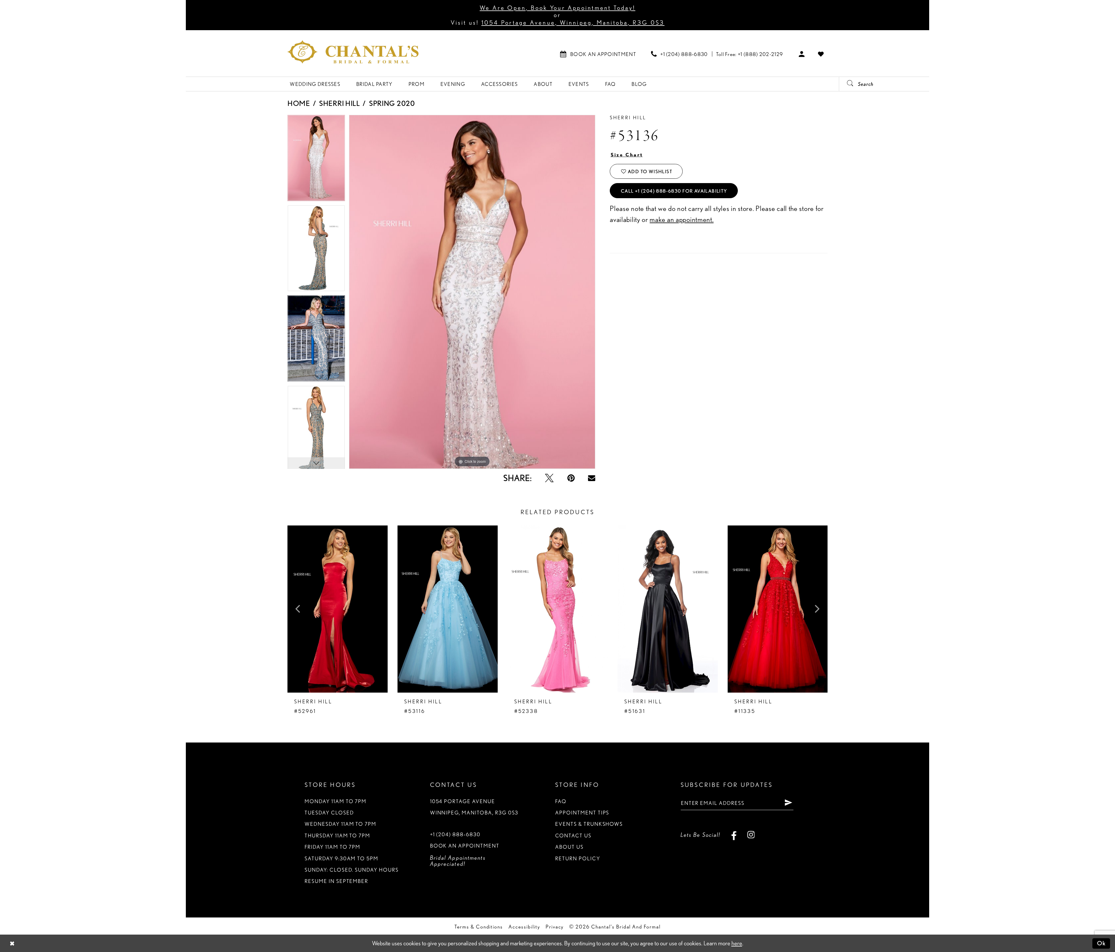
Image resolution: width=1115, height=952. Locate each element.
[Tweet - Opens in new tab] (549, 478)
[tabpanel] (316, 160)
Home (298, 103)
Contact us (573, 835)
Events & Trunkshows (589, 824)
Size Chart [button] (627, 155)
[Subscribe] (788, 803)
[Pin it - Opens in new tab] (571, 478)
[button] (802, 53)
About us (569, 846)
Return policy (577, 858)
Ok (1101, 943)
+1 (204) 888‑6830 (455, 834)
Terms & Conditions (478, 926)
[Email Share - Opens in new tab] (591, 478)
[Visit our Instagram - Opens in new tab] (751, 835)
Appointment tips (582, 812)
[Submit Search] (847, 84)
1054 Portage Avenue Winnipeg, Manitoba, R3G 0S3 (474, 807)
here (736, 943)
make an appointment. (681, 219)
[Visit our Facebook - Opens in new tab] (734, 835)
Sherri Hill (339, 103)
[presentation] (337, 609)
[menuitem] (598, 53)
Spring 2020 (392, 103)
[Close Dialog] (12, 943)
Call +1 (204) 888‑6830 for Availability (674, 191)
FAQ (561, 801)
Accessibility (524, 926)
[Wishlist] (821, 53)
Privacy (555, 926)
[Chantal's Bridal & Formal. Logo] (353, 52)
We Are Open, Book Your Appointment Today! (557, 7)
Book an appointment (464, 845)
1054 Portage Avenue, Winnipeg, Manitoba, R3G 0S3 (573, 22)
